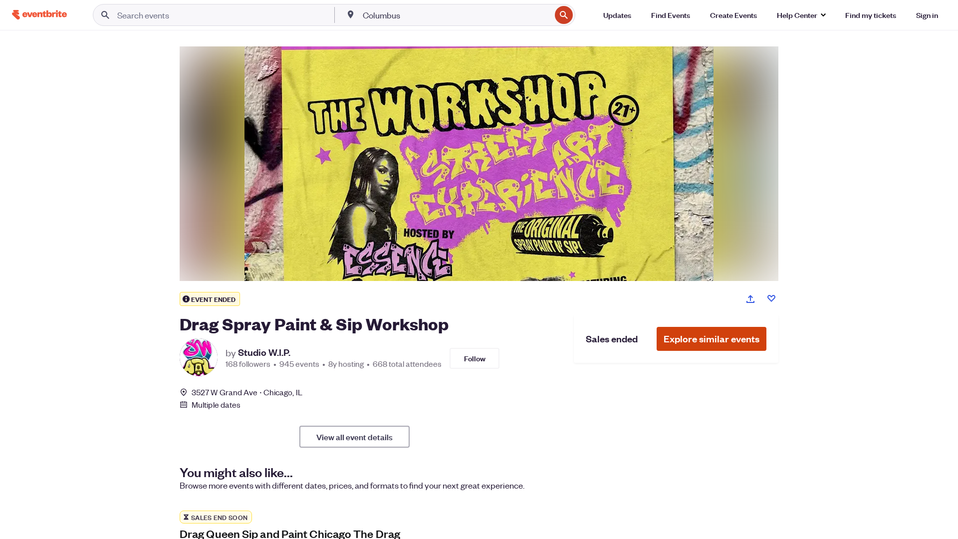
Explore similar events (711, 338)
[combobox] (456, 14)
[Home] (39, 14)
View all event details (354, 436)
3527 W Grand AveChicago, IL (247, 392)
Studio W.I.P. (264, 352)
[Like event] (771, 298)
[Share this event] (750, 299)
